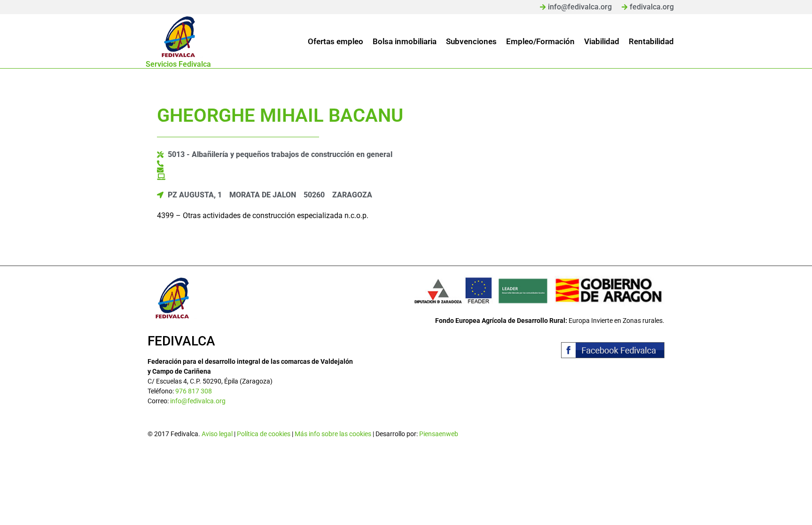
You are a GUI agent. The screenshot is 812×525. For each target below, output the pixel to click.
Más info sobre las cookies (333, 434)
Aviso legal (217, 434)
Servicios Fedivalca (178, 64)
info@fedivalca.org (198, 401)
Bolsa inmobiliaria (405, 41)
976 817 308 (193, 391)
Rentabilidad (651, 41)
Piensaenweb (438, 434)
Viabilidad (601, 41)
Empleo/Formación (540, 41)
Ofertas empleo (335, 41)
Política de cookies (263, 434)
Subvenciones (471, 41)
